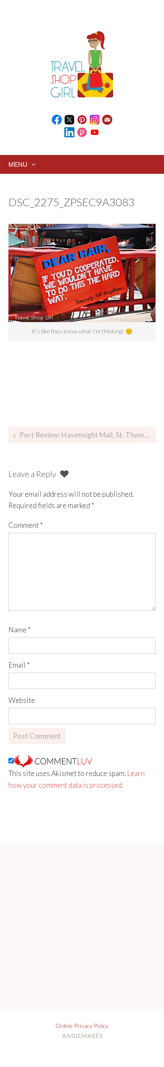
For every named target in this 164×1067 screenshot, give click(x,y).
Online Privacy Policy (82, 1025)
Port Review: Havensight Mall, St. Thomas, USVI (87, 434)
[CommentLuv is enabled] (53, 760)
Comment (25, 525)
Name (19, 629)
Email (19, 665)
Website (21, 700)
